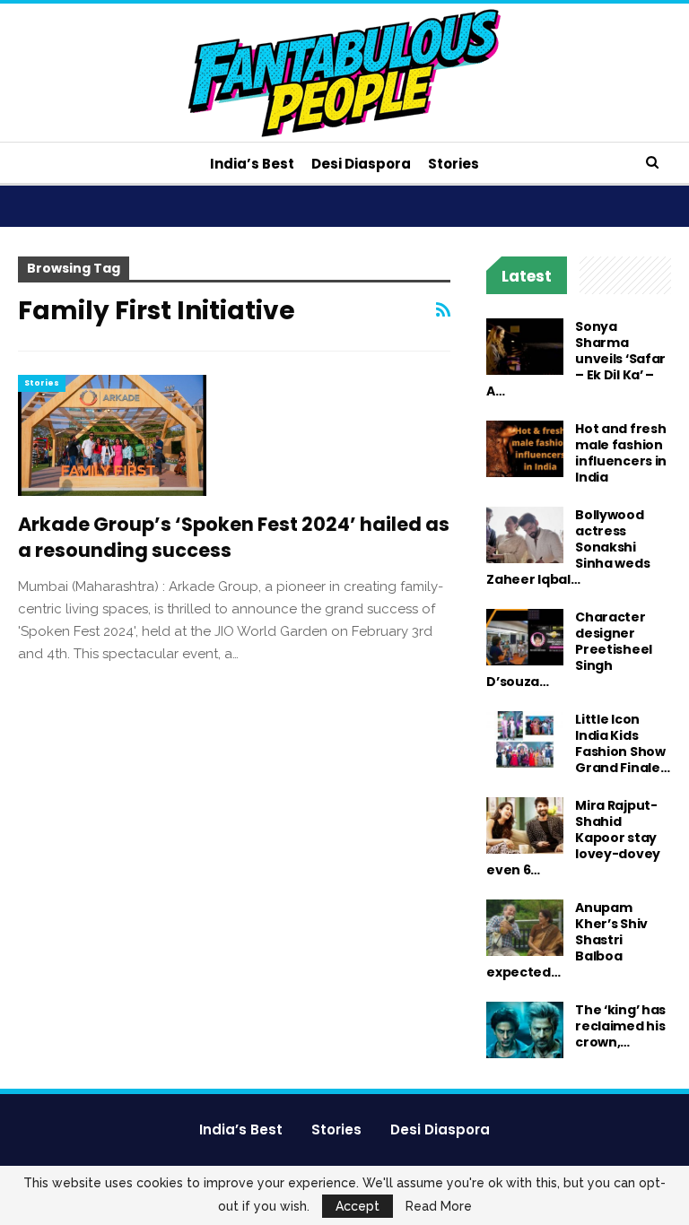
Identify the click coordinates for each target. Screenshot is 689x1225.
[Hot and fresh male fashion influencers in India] (524, 449)
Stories (453, 163)
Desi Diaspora (361, 163)
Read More (439, 1206)
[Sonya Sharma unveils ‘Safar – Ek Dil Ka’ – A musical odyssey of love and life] (524, 347)
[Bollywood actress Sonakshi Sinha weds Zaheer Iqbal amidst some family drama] (524, 535)
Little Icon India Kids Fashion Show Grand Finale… (622, 743)
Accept (357, 1206)
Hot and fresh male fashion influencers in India (621, 453)
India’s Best (252, 163)
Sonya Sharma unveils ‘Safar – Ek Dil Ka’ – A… (576, 358)
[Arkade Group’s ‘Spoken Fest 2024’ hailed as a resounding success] (112, 435)
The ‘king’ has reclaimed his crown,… (620, 1026)
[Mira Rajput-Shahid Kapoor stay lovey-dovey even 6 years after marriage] (524, 826)
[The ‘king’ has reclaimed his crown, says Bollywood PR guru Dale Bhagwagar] (524, 1030)
